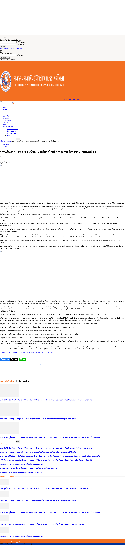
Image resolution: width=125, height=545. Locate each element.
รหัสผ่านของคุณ (20, 44)
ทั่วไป (5, 109)
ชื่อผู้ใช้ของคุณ (20, 42)
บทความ (6, 122)
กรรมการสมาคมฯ (12, 129)
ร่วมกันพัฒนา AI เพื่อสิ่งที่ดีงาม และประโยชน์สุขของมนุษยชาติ (21, 464)
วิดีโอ (5, 124)
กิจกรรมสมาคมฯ (12, 133)
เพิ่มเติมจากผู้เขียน (22, 381)
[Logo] (6, 104)
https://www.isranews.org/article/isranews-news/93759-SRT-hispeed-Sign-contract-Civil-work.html (29, 352)
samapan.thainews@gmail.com (14, 542)
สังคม (5, 114)
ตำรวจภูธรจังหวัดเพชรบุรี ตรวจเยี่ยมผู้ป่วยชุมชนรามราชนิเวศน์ (22, 472)
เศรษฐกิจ (6, 116)
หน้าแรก (6, 107)
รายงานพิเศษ (7, 120)
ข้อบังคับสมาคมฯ (12, 131)
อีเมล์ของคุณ (19, 55)
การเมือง (6, 112)
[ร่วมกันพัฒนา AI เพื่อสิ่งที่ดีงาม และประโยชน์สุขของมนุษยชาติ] (4, 532)
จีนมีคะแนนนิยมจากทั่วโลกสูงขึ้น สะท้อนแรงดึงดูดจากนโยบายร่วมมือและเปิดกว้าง (28, 468)
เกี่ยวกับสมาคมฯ (8, 127)
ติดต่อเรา (9, 135)
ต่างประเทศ (6, 118)
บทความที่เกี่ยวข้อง (7, 381)
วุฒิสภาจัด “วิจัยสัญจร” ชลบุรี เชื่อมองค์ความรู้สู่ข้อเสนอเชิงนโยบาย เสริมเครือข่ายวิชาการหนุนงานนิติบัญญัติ (38, 419)
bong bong (3, 158)
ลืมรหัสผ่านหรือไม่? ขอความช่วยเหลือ (11, 49)
